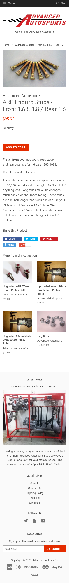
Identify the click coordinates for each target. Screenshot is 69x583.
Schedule (34, 502)
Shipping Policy (34, 493)
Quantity (8, 128)
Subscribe (55, 549)
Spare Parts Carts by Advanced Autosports (34, 386)
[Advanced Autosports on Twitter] (26, 521)
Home (6, 45)
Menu (11, 3)
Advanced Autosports (45, 560)
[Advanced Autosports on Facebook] (34, 521)
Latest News (34, 379)
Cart (63, 3)
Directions (34, 498)
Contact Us (34, 488)
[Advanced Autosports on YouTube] (43, 521)
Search (34, 483)
